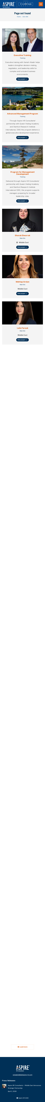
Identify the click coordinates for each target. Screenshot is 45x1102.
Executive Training (22, 55)
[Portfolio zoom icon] (20, 40)
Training (22, 58)
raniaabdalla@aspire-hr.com (22, 1075)
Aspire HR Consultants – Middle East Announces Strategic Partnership (24, 1086)
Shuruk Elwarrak (22, 235)
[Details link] (25, 40)
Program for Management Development (22, 173)
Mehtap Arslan (22, 282)
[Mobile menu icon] (41, 4)
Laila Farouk (22, 328)
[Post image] (22, 40)
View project (21, 79)
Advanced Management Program (22, 114)
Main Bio (22, 238)
